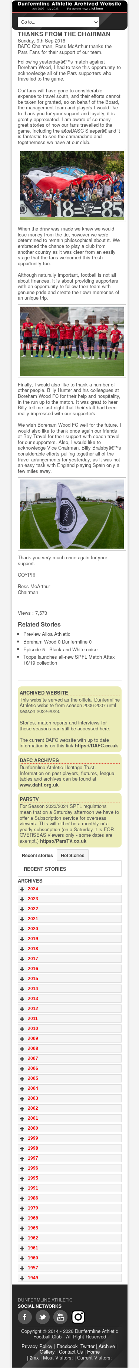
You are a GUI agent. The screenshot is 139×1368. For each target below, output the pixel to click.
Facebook (67, 1346)
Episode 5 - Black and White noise (60, 649)
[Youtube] (60, 1317)
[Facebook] (25, 1317)
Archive (107, 1346)
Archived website (44, 692)
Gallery (47, 1351)
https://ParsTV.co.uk (63, 840)
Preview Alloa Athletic (46, 633)
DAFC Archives (39, 760)
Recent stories (37, 855)
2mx (34, 1357)
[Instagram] (78, 1317)
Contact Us (71, 1351)
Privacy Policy (37, 1346)
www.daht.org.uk (39, 784)
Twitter (87, 1346)
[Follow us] (43, 1317)
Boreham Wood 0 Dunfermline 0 (57, 641)
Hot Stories (73, 855)
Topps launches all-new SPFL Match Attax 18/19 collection (69, 659)
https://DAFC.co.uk (96, 745)
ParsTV (29, 798)
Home (93, 1351)
